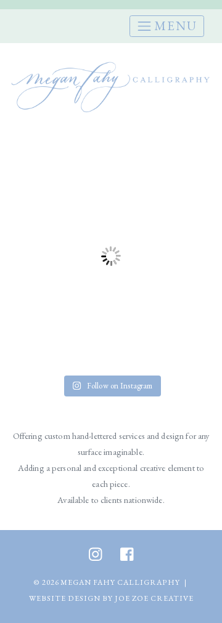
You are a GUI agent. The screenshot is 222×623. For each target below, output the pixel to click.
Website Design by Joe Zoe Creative (111, 598)
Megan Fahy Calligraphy (120, 582)
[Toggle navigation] (167, 26)
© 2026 (46, 582)
